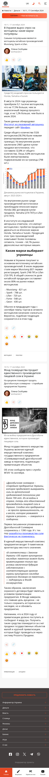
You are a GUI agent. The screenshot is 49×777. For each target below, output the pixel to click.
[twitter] (24, 754)
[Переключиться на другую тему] (33, 3)
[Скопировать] (19, 59)
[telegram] (31, 754)
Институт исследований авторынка (23, 124)
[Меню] (45, 3)
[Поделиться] (13, 59)
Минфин (25, 127)
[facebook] (10, 754)
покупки (19, 355)
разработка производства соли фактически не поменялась (24, 535)
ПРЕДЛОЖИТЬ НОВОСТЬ (24, 695)
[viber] (38, 754)
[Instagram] (17, 754)
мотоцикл (8, 355)
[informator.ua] (5, 3)
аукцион (22, 672)
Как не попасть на (30, 15)
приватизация (9, 672)
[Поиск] (39, 3)
